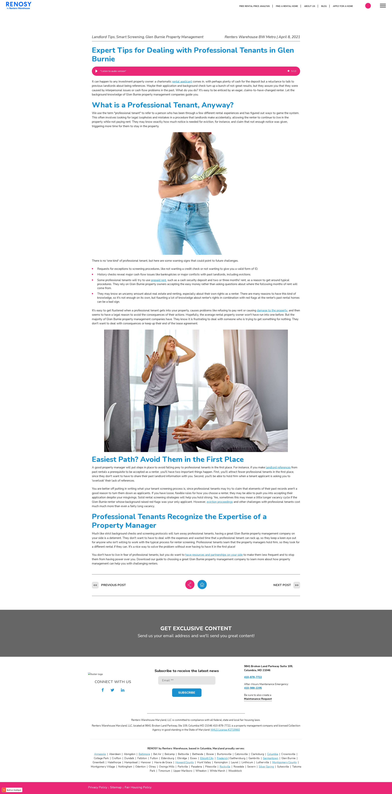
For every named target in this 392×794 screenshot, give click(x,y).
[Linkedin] (122, 690)
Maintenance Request (258, 699)
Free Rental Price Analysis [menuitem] (254, 6)
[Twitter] (112, 690)
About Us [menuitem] (309, 6)
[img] (288, 71)
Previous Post (113, 585)
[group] (196, 71)
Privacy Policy (97, 787)
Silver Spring (266, 766)
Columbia (272, 754)
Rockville (225, 766)
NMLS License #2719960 (225, 730)
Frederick (222, 758)
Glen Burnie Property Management (174, 36)
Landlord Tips (103, 36)
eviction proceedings (220, 502)
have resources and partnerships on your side (214, 555)
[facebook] (103, 690)
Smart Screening (130, 36)
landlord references (278, 467)
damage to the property (272, 310)
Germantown (270, 758)
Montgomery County (284, 762)
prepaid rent (158, 280)
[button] (96, 71)
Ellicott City (207, 758)
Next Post (282, 585)
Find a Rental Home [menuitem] (287, 6)
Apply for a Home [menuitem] (343, 6)
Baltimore (144, 754)
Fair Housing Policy (138, 787)
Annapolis (100, 754)
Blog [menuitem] (324, 6)
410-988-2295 (253, 688)
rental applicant (182, 82)
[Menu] (383, 6)
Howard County (184, 762)
